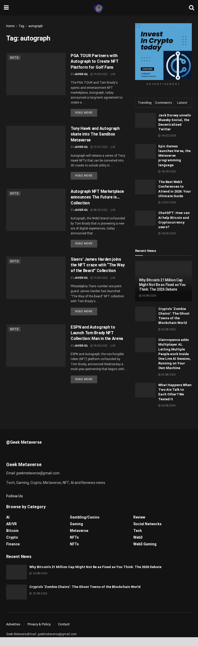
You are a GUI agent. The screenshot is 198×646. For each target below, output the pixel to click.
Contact (64, 624)
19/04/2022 (100, 277)
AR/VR (11, 524)
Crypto (12, 537)
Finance (13, 544)
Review (139, 517)
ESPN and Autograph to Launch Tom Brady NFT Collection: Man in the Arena (97, 333)
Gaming (76, 524)
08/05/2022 (100, 210)
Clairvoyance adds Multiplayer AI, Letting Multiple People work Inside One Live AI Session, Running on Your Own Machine (174, 354)
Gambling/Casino (85, 517)
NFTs (14, 57)
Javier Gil (81, 74)
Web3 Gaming (144, 544)
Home (10, 26)
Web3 (138, 537)
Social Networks (147, 524)
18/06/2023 (100, 345)
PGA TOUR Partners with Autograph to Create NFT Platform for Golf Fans (95, 61)
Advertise (13, 624)
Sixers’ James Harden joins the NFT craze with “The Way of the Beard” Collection (98, 265)
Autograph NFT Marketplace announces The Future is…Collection (97, 197)
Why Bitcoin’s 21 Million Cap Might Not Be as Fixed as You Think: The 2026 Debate (162, 284)
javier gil (81, 210)
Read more (84, 112)
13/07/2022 (100, 147)
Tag (21, 26)
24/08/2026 (168, 405)
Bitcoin (12, 531)
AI (8, 517)
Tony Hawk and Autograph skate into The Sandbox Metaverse (95, 134)
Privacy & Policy (39, 624)
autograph (35, 26)
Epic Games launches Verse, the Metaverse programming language (174, 155)
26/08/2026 (148, 295)
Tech (137, 531)
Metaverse (79, 531)
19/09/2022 (100, 74)
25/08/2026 (168, 329)
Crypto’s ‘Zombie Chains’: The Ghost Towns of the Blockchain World (85, 587)
